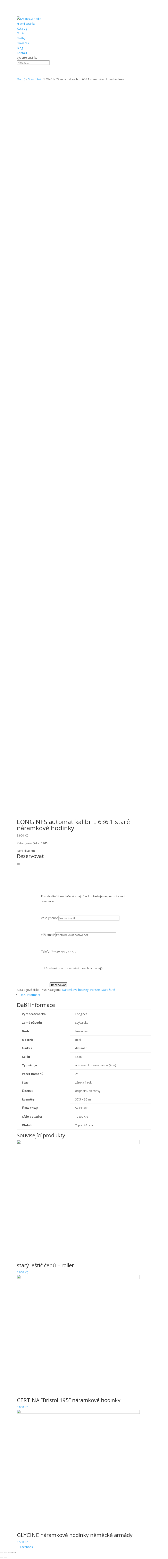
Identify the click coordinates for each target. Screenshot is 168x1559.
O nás (21, 33)
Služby (21, 38)
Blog (20, 48)
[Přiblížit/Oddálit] (14, 1552)
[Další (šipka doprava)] (5, 1557)
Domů (21, 79)
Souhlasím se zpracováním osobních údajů (74, 968)
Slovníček (23, 43)
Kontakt (22, 53)
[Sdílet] (5, 1552)
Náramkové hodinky (75, 990)
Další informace (30, 995)
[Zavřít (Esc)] (1, 1552)
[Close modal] (18, 864)
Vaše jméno (49, 918)
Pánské (95, 990)
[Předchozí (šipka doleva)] (1, 1557)
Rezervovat (58, 985)
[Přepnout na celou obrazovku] (9, 1552)
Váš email (48, 935)
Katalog (22, 28)
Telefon (47, 951)
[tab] (85, 995)
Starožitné (35, 79)
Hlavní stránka (26, 24)
